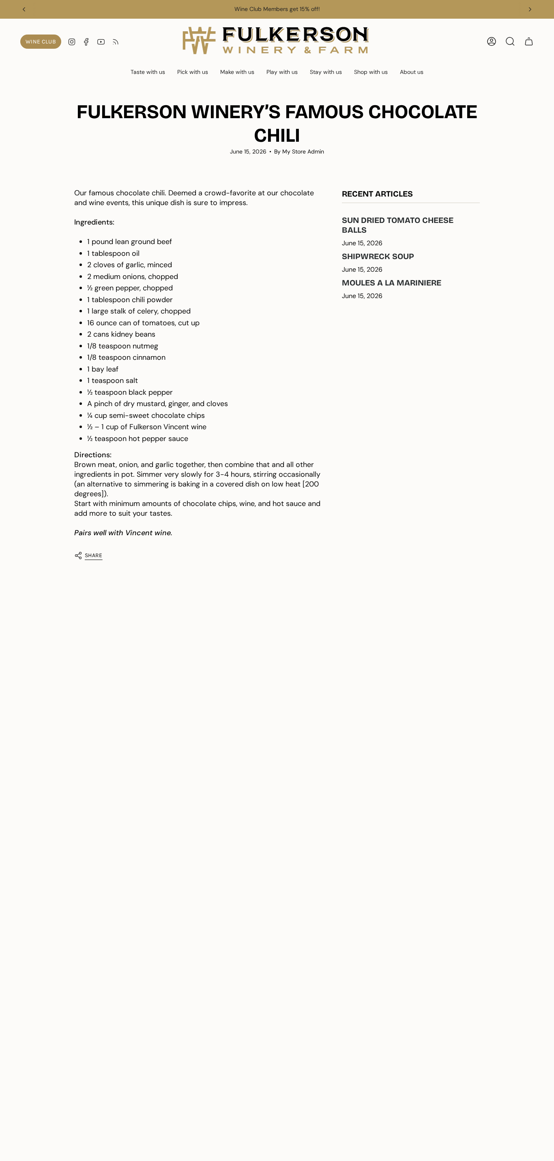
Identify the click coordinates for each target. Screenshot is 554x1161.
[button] (148, 72)
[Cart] (529, 41)
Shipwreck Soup (378, 256)
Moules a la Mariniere (391, 283)
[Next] (530, 9)
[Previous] (24, 9)
